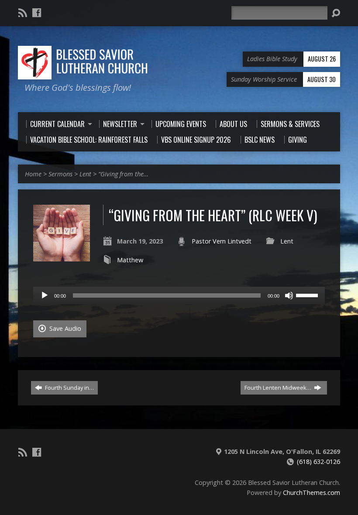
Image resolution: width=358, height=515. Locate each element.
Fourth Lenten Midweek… (278, 387)
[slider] (308, 294)
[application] (179, 295)
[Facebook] (36, 12)
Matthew (130, 260)
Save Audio (64, 328)
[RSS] (22, 12)
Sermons (60, 174)
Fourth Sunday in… (69, 387)
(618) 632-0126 (318, 461)
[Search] (335, 13)
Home (33, 174)
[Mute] (289, 295)
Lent (85, 174)
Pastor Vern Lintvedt (221, 241)
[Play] (44, 295)
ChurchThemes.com (311, 492)
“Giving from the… (123, 174)
